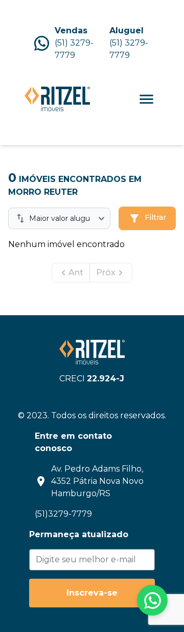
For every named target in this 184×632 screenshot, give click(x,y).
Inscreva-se (92, 593)
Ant (75, 272)
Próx (106, 272)
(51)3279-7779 (63, 514)
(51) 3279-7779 (74, 49)
